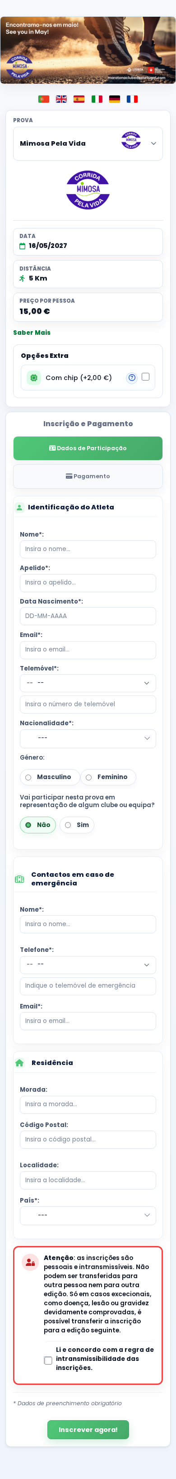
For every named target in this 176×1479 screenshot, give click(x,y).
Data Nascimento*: (51, 601)
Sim (81, 825)
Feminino (111, 777)
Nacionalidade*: (47, 723)
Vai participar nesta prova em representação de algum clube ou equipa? (87, 801)
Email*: (31, 635)
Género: (32, 757)
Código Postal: (44, 1125)
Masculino (52, 777)
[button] (132, 378)
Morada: (33, 1090)
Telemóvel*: (39, 668)
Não (42, 825)
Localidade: (39, 1165)
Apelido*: (35, 568)
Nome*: (32, 534)
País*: (29, 1200)
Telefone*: (37, 950)
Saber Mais (32, 332)
